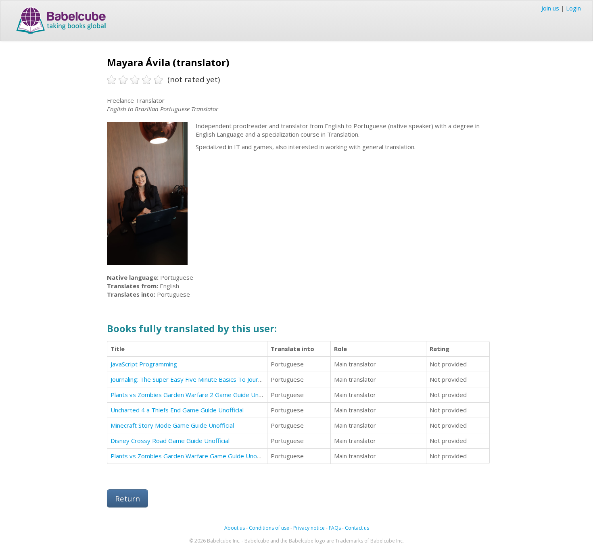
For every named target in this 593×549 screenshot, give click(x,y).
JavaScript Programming (144, 364)
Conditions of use (269, 527)
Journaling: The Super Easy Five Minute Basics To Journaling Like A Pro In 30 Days (223, 379)
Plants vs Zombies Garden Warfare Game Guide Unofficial (191, 456)
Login (573, 8)
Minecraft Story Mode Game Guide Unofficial (172, 425)
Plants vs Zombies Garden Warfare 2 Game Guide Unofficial (193, 395)
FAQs (335, 527)
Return (127, 498)
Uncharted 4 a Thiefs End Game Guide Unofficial (177, 410)
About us (234, 527)
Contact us (357, 527)
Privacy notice (309, 527)
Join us (550, 8)
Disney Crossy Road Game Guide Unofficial (170, 441)
